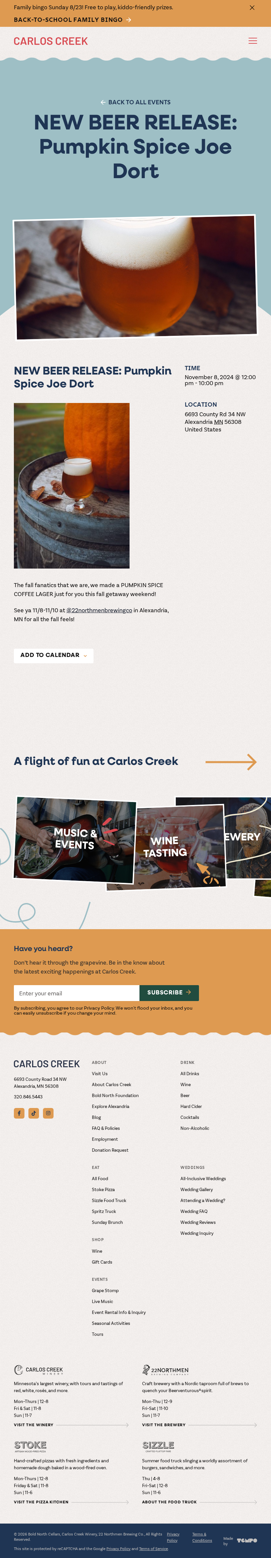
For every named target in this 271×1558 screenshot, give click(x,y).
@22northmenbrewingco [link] (99, 610)
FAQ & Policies (106, 1128)
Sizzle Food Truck (109, 1200)
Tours (97, 1334)
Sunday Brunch (107, 1222)
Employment (105, 1139)
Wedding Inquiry (196, 1233)
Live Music (102, 1301)
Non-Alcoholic (194, 1128)
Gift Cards (102, 1262)
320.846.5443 (28, 1096)
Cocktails (189, 1117)
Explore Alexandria (110, 1106)
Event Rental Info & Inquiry (119, 1312)
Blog (96, 1117)
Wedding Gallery (196, 1189)
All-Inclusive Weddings (203, 1178)
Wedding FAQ (194, 1211)
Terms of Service (153, 1548)
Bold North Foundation (115, 1095)
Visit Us (100, 1073)
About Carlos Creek (111, 1084)
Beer (185, 1095)
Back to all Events (139, 102)
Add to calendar (50, 656)
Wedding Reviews (198, 1222)
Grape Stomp (105, 1290)
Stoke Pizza (103, 1189)
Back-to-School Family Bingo (68, 20)
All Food (100, 1178)
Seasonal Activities (111, 1323)
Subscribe (165, 993)
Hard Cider (191, 1106)
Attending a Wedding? (202, 1200)
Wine (185, 1084)
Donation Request (110, 1150)
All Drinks (189, 1073)
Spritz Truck (104, 1211)
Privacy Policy (99, 1008)
